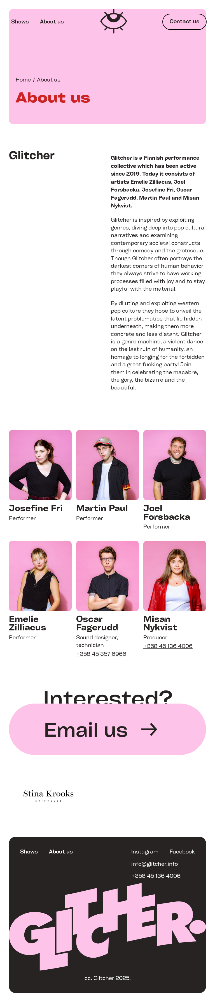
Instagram (144, 851)
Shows (20, 21)
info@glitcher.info (154, 863)
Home (23, 79)
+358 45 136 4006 (156, 875)
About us (52, 21)
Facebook (182, 851)
